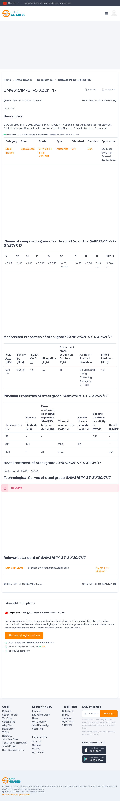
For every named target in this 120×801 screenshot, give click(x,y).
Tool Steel (7, 718)
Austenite (62, 148)
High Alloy (7, 736)
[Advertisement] (60, 45)
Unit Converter (39, 721)
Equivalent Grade (41, 714)
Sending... (109, 713)
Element (36, 711)
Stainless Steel (10, 714)
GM (74, 148)
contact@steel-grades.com (57, 3)
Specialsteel (45, 79)
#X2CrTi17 (9, 108)
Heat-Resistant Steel (13, 750)
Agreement (38, 752)
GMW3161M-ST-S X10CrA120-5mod (24, 100)
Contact (36, 745)
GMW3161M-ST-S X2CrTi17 (75, 79)
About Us (37, 741)
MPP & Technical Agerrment (67, 718)
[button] (94, 750)
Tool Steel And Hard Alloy (14, 743)
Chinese (12, 3)
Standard (67, 725)
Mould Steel (8, 729)
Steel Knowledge (40, 725)
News (35, 718)
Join (43, 647)
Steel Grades (24, 79)
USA (90, 148)
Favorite (92, 89)
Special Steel (9, 746)
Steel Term (38, 729)
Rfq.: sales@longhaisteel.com (24, 635)
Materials (7, 711)
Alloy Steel (7, 725)
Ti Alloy (6, 732)
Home (7, 79)
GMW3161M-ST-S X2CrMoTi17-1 (98, 100)
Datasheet (110, 89)
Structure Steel (10, 739)
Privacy (36, 748)
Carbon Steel (8, 721)
